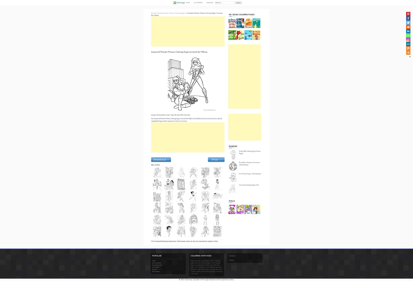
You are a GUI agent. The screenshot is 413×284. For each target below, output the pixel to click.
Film (194, 241)
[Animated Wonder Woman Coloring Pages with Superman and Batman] (217, 196)
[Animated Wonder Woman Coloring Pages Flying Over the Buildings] (157, 196)
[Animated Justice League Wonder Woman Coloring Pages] (217, 172)
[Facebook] (408, 18)
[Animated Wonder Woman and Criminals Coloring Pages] (157, 231)
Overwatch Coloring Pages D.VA (249, 185)
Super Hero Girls (203, 241)
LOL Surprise (198, 3)
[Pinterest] (408, 14)
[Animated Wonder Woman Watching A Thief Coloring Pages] (169, 208)
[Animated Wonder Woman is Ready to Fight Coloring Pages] (205, 196)
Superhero (210, 241)
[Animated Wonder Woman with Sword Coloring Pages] (169, 196)
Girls (197, 241)
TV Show (215, 241)
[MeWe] (408, 44)
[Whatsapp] (408, 35)
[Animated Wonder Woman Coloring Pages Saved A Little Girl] (157, 220)
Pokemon (209, 3)
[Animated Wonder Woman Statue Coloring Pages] (157, 208)
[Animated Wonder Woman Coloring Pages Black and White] (157, 172)
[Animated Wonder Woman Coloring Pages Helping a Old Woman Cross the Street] (169, 172)
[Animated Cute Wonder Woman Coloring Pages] (217, 220)
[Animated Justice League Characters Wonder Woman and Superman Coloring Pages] (169, 184)
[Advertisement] (188, 31)
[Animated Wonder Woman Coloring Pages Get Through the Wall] (217, 231)
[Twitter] (408, 22)
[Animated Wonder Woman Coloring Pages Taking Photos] (217, 208)
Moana (154, 269)
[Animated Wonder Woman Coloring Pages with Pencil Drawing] (181, 172)
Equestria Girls (157, 265)
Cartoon (188, 241)
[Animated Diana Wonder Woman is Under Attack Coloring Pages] (205, 208)
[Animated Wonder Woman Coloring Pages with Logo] (205, 184)
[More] (408, 53)
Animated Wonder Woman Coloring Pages (170, 13)
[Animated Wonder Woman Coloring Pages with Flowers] (157, 184)
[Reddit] (408, 27)
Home (153, 13)
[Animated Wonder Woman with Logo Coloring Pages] (181, 208)
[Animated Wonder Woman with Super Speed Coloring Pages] (193, 231)
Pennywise (156, 271)
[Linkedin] (408, 31)
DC (191, 241)
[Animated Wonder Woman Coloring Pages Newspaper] (181, 184)
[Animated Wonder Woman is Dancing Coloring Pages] (181, 231)
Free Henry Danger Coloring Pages (250, 174)
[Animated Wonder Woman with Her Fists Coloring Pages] (193, 208)
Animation (183, 241)
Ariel (153, 261)
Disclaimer (232, 256)
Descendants (156, 263)
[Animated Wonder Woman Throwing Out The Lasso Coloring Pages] (181, 196)
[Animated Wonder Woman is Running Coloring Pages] (205, 231)
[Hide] (410, 57)
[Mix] (408, 48)
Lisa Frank (155, 267)
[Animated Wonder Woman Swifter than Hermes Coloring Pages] (181, 220)
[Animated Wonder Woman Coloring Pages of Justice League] (217, 184)
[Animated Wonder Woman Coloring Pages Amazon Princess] (205, 220)
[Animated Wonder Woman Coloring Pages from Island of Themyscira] (193, 196)
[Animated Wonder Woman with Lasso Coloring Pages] (193, 172)
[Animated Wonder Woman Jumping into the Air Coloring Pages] (193, 184)
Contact (231, 260)
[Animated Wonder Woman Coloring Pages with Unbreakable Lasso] (169, 220)
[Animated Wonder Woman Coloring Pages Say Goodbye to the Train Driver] (205, 172)
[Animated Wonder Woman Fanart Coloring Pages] (193, 220)
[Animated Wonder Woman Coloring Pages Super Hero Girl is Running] (169, 231)
